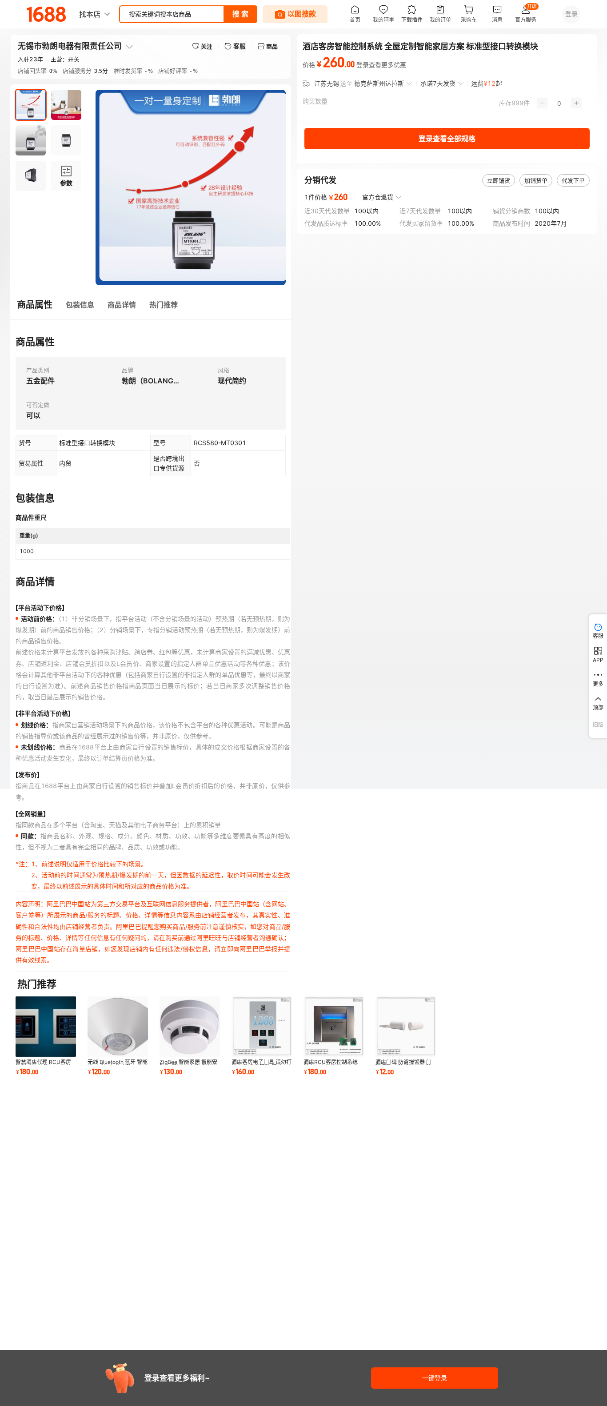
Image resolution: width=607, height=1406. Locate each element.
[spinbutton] (559, 103)
